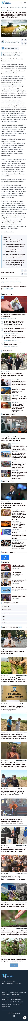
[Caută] (20, 3)
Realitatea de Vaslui (17, 1004)
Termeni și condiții (11, 981)
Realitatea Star (22, 992)
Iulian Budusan (23, 703)
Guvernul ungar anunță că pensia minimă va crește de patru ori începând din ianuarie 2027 (13, 505)
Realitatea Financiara (17, 41)
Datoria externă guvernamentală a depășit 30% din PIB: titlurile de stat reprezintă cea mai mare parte (14, 323)
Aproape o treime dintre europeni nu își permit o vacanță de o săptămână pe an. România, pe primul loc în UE (19, 456)
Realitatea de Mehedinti (16, 999)
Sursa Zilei (20, 1001)
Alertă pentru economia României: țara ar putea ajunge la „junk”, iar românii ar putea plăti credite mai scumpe (19, 466)
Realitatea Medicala (6, 997)
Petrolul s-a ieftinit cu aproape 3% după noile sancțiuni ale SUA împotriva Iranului (18, 525)
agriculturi (5, 282)
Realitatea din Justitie (16, 997)
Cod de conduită (18, 983)
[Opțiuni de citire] (25, 1018)
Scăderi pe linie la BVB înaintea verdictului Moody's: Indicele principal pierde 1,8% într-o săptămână (13, 438)
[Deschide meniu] (25, 3)
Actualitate (4, 318)
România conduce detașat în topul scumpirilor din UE (14, 240)
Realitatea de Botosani (6, 1004)
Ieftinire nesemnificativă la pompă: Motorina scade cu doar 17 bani (19, 398)
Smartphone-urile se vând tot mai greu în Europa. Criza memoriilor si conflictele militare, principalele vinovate (19, 545)
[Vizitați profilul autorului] (2, 41)
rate (12, 282)
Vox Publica (4, 1001)
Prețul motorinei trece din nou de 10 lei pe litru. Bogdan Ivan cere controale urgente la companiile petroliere (15, 330)
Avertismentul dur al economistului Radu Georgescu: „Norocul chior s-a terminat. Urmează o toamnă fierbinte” (18, 407)
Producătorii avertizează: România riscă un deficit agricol (14, 343)
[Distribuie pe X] (25, 43)
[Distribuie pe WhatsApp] (22, 43)
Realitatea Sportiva (14, 992)
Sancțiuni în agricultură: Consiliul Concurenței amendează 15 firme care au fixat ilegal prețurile (15, 256)
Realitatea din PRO (12, 1001)
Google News (9, 289)
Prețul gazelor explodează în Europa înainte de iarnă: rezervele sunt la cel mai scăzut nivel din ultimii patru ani (19, 475)
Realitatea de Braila (6, 1006)
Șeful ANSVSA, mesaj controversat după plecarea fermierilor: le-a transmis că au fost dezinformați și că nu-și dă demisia (14, 850)
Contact (3, 981)
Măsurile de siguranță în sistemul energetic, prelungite (19, 391)
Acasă (4, 7)
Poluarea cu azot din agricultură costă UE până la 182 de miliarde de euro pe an (13, 905)
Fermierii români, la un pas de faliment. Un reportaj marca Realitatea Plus (13, 960)
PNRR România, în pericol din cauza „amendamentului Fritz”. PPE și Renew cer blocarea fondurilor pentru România (19, 534)
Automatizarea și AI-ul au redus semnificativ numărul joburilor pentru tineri (19, 384)
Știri (7, 7)
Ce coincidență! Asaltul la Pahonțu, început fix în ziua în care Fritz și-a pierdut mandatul (12, 375)
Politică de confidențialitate (7, 983)
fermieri (17, 282)
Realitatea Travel (15, 994)
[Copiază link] (22, 40)
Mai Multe (14, 965)
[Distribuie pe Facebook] (25, 40)
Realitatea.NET (5, 992)
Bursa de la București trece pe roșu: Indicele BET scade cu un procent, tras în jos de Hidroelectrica (19, 447)
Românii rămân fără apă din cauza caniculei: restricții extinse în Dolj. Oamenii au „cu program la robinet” (12, 821)
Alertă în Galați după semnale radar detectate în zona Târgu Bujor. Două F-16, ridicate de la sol (15, 337)
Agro (11, 7)
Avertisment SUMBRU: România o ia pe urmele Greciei (18, 566)
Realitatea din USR (6, 999)
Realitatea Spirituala (6, 994)
